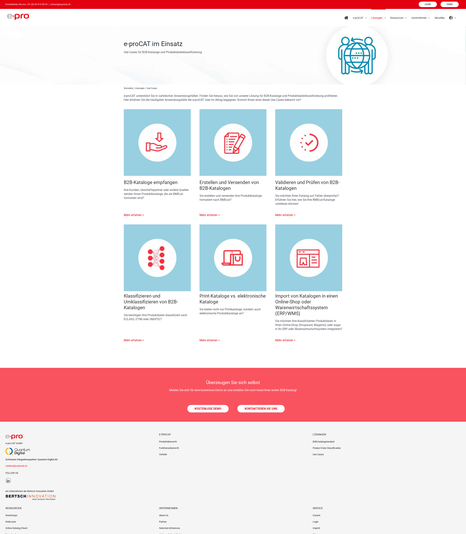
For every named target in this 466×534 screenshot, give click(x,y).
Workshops (11, 515)
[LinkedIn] (8, 480)
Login (315, 521)
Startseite (128, 88)
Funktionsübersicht (169, 448)
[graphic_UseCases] (157, 110)
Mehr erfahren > (134, 215)
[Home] (346, 17)
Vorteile (163, 454)
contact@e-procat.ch (60, 4)
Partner (163, 521)
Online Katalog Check (16, 528)
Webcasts (10, 521)
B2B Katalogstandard (323, 441)
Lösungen (140, 88)
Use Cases (318, 454)
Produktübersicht (168, 441)
